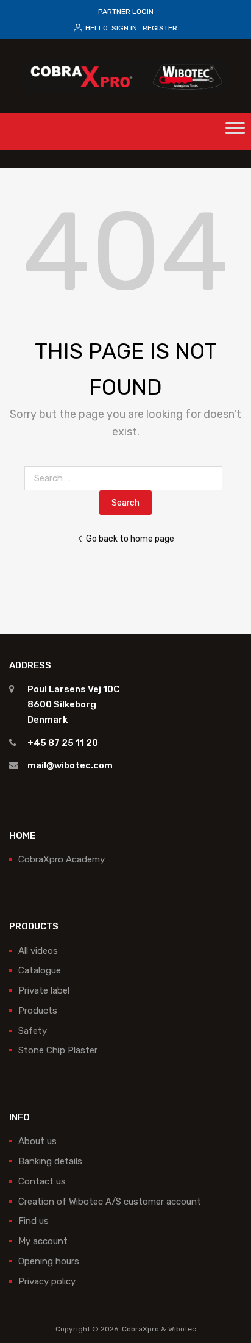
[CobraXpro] (125, 75)
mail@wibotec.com (70, 765)
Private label (43, 990)
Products (37, 1010)
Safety (32, 1030)
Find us (33, 1221)
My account (43, 1241)
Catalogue (39, 970)
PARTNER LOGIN (126, 11)
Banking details (50, 1161)
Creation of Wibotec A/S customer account (109, 1201)
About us (37, 1141)
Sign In (124, 28)
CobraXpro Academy (61, 859)
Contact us (42, 1181)
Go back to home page (130, 538)
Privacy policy (47, 1281)
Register (160, 28)
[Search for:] (125, 478)
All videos (38, 950)
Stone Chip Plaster (57, 1050)
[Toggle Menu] (235, 131)
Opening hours (48, 1261)
